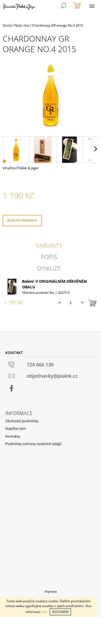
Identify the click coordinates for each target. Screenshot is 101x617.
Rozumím (60, 611)
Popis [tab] (49, 257)
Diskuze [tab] (49, 268)
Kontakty (12, 436)
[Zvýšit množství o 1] (59, 302)
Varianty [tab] (49, 245)
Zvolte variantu (22, 220)
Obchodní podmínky (22, 420)
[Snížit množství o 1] (82, 302)
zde (43, 611)
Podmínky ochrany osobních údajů (33, 443)
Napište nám (15, 428)
